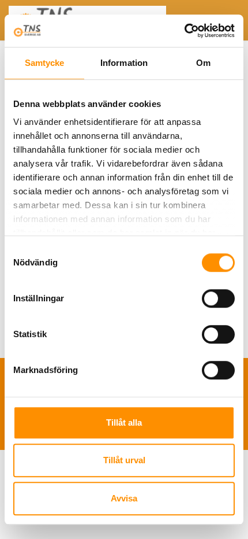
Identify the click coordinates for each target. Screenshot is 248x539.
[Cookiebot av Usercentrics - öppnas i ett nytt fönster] (184, 30)
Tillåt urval (124, 460)
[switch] (218, 298)
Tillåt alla (124, 422)
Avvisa (124, 498)
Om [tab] (203, 63)
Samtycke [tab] (45, 63)
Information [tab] (124, 63)
